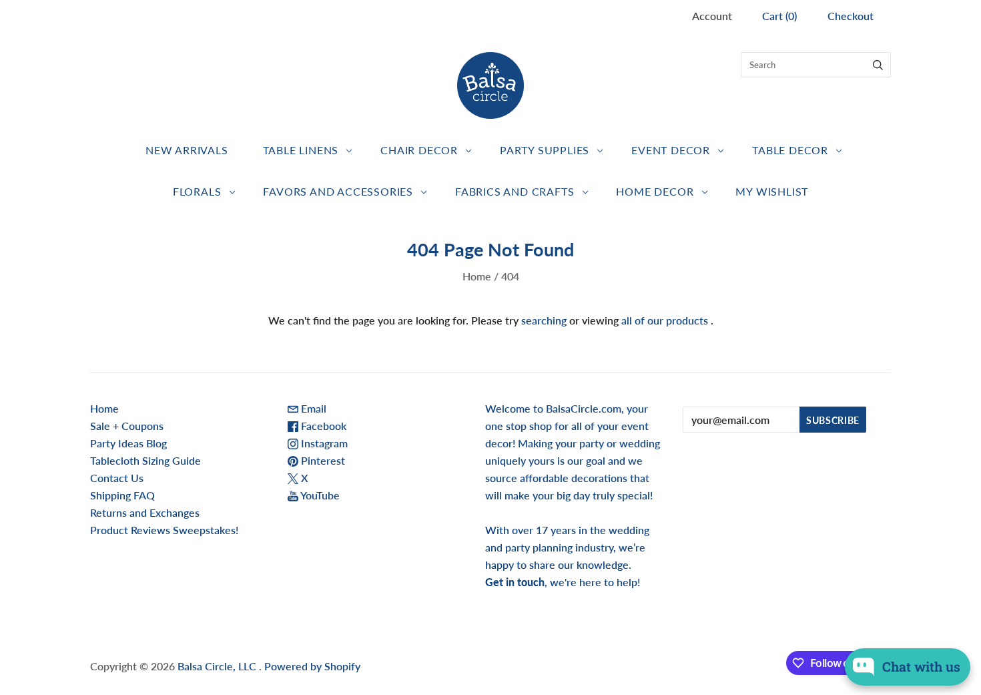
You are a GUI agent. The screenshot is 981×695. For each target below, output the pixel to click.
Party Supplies (544, 150)
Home (476, 276)
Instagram (323, 443)
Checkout (851, 15)
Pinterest (321, 460)
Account (712, 15)
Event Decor (670, 150)
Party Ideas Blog (128, 443)
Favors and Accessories (338, 191)
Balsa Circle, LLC (218, 666)
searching (544, 320)
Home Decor (654, 191)
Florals (197, 191)
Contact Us (116, 477)
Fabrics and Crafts (514, 191)
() (779, 15)
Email (312, 408)
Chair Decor (419, 150)
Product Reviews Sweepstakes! (164, 529)
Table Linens (301, 150)
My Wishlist (771, 191)
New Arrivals (186, 150)
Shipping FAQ (122, 495)
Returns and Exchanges (145, 512)
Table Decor (790, 150)
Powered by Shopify (312, 666)
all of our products (664, 320)
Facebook (322, 425)
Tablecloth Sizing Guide (145, 460)
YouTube (319, 495)
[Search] (878, 64)
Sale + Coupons (127, 425)
